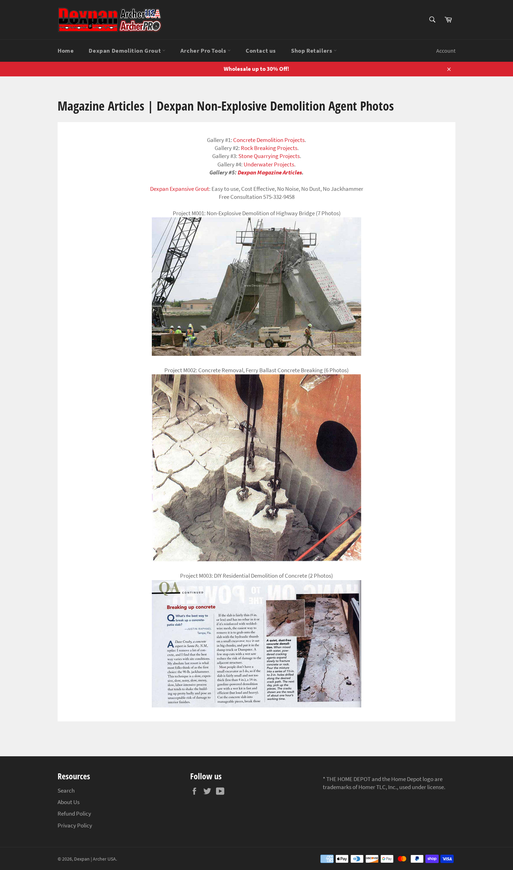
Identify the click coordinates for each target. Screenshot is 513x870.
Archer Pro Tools (204, 50)
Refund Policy (74, 813)
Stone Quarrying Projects (269, 156)
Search (66, 790)
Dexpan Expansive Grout (179, 189)
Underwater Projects (269, 164)
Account (445, 50)
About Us (69, 802)
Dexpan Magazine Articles (270, 172)
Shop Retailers (312, 50)
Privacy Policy (75, 825)
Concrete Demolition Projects (269, 140)
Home (66, 50)
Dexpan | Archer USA (95, 859)
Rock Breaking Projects (269, 148)
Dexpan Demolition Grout (125, 50)
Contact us (261, 50)
